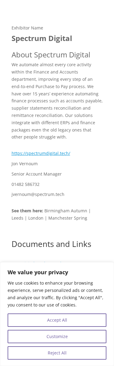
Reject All (57, 353)
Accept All (57, 320)
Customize (57, 336)
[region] (57, 314)
